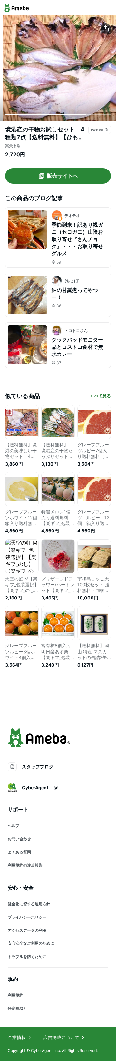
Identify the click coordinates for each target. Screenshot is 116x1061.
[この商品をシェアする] (106, 28)
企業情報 (17, 1037)
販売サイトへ (62, 175)
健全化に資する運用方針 (29, 903)
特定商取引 (17, 1008)
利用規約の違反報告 (25, 865)
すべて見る (100, 395)
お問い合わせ (19, 838)
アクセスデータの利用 (27, 930)
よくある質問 (19, 852)
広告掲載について (61, 1037)
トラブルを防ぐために (27, 956)
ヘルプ (13, 825)
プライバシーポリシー (27, 917)
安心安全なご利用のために (31, 943)
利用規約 (15, 995)
